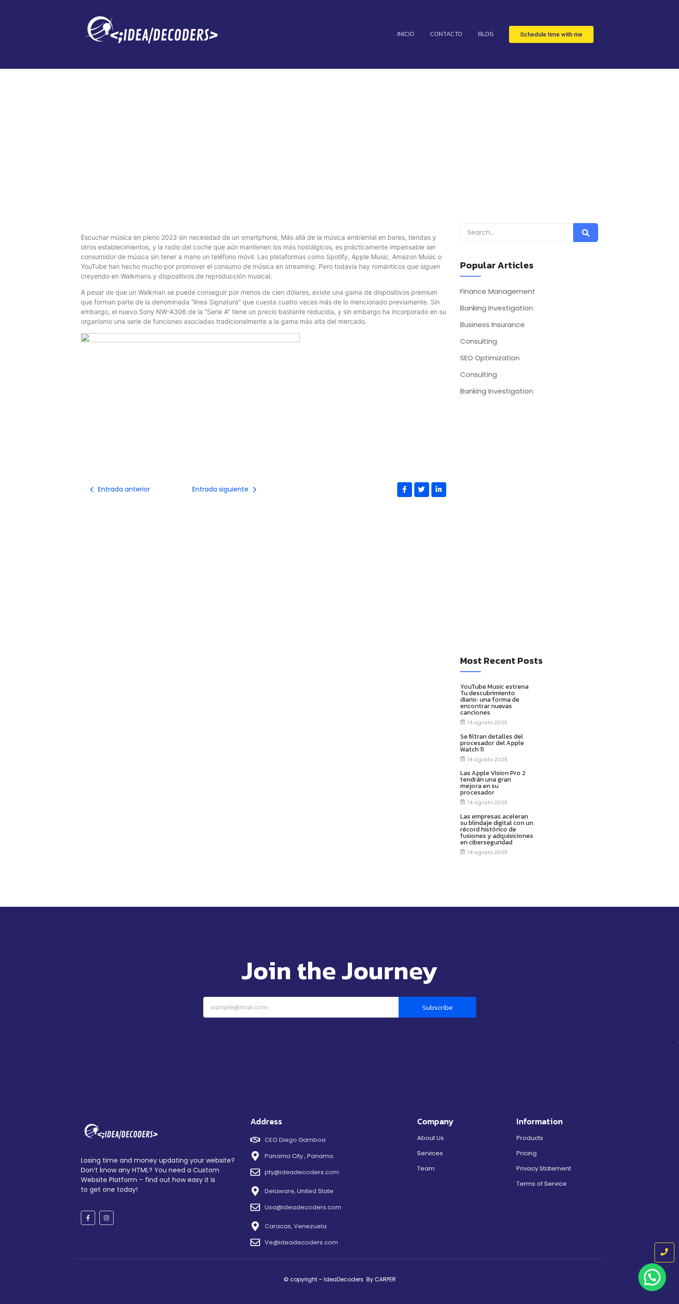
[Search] (585, 232)
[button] (652, 1277)
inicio (405, 34)
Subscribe (437, 1007)
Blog (486, 34)
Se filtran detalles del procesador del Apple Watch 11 (492, 743)
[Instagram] (106, 1218)
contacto (446, 34)
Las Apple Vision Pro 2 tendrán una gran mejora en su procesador (493, 783)
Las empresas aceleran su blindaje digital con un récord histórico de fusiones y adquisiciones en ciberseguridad (496, 829)
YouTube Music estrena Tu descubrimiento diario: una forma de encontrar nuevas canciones (494, 700)
